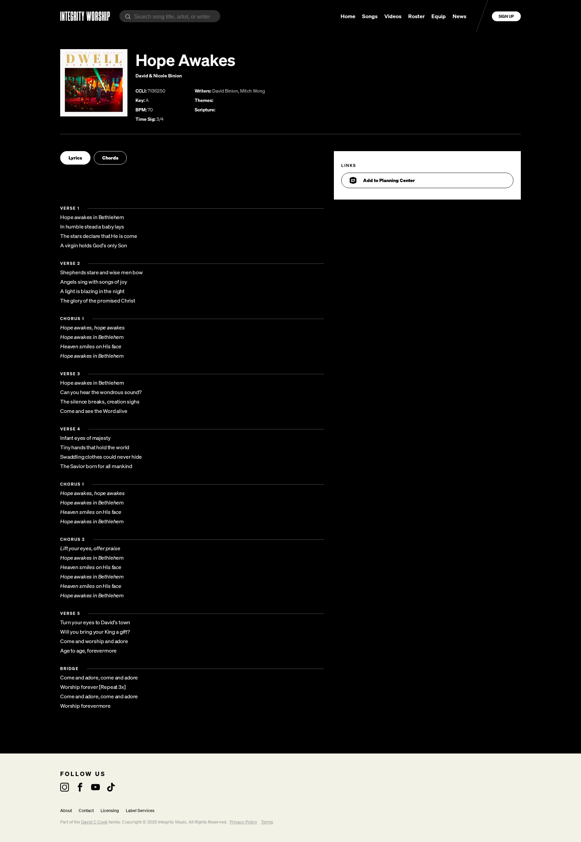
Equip (438, 16)
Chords (110, 157)
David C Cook (94, 822)
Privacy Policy (243, 822)
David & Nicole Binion (158, 75)
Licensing (110, 810)
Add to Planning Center (389, 180)
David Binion (225, 90)
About (66, 810)
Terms (267, 822)
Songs (370, 16)
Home (348, 16)
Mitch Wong (252, 90)
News (459, 16)
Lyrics (75, 157)
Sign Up (506, 16)
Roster (416, 16)
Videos (392, 16)
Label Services (140, 810)
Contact (86, 810)
